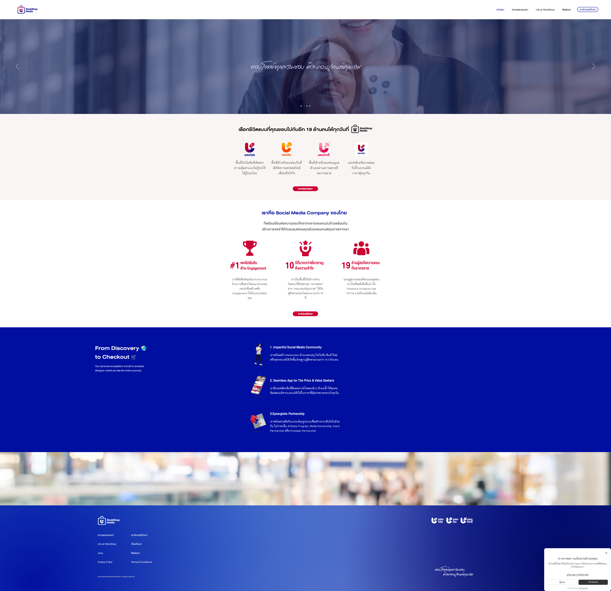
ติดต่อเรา (135, 553)
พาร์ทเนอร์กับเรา (139, 535)
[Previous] (17, 66)
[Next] (593, 66)
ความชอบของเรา (106, 535)
